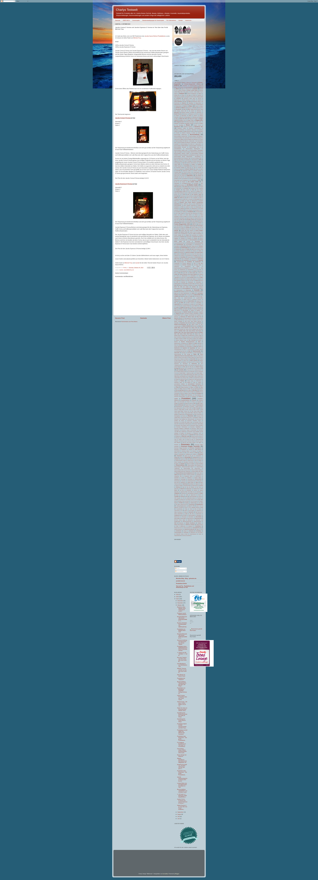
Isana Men (185, 272)
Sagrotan (191, 449)
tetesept (182, 499)
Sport (202, 483)
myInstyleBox (189, 346)
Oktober (179, 605)
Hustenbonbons (190, 269)
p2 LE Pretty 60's (191, 371)
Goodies (177, 253)
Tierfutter (181, 502)
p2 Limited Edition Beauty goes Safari (189, 374)
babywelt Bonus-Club (178, 104)
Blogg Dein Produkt (193, 118)
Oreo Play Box (190, 366)
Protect (188, 401)
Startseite (117, 20)
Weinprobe (181, 523)
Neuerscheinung (177, 354)
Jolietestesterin (185, 275)
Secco (200, 457)
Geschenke (197, 241)
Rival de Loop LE (179, 437)
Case (183, 162)
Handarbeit (193, 258)
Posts (178, 568)
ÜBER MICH (126, 20)
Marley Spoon (191, 316)
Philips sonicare (183, 388)
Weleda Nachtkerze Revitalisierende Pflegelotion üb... (182, 760)
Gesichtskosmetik (199, 243)
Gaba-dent (193, 228)
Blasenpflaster (188, 117)
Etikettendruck (194, 208)
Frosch (177, 227)
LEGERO (176, 296)
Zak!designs (186, 532)
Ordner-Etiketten (177, 366)
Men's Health (198, 335)
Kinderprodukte (177, 283)
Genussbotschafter (184, 239)
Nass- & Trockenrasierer (189, 349)
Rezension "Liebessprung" (185, 423)
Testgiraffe (176, 499)
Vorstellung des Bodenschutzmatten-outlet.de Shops (182, 715)
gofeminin (182, 252)
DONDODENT (179, 188)
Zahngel (185, 530)
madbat (177, 307)
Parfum (182, 380)
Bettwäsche (191, 114)
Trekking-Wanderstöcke (181, 505)
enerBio (187, 206)
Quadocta (181, 403)
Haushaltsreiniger (180, 261)
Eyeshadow (196, 210)
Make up (176, 308)
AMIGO (199, 93)
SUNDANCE (188, 490)
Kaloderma (182, 278)
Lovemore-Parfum (186, 305)
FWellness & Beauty (185, 228)
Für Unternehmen (171, 20)
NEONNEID (189, 352)
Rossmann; (176, 449)
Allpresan (201, 87)
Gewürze (178, 249)
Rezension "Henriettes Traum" (194, 420)
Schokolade (179, 455)
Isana (179, 272)
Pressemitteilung (198, 394)
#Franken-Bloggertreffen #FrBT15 (192, 84)
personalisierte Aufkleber (179, 384)
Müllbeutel (190, 343)
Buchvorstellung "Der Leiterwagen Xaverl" (184, 137)
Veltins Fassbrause (178, 512)
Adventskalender (188, 87)
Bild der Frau (128, 263)
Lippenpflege (198, 302)
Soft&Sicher (189, 477)
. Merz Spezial (177, 82)
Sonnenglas (183, 479)
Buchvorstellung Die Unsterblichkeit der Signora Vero (190, 155)
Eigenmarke (176, 200)
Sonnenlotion (190, 479)
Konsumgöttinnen (187, 288)
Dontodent (186, 188)
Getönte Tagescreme (192, 246)
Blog (177, 118)
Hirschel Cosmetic (186, 264)
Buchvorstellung (194, 134)
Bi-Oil (197, 114)
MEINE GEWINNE (187, 326)
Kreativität (182, 291)
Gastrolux (182, 236)
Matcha (195, 318)
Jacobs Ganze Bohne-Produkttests (155, 36)
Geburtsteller (188, 236)
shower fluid (199, 473)
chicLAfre (194, 165)
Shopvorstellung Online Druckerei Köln (182, 469)
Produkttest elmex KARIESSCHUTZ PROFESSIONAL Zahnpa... (182, 648)
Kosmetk (176, 291)
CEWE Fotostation (178, 165)
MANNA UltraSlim (188, 312)
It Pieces (199, 272)
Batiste (201, 106)
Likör (185, 301)
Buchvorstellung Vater (196, 158)
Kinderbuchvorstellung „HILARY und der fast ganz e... (182, 766)
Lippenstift (176, 304)
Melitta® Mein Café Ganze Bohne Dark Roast (190, 330)
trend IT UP (191, 505)
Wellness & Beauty (190, 524)
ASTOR (199, 98)
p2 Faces (188, 369)
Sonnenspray (177, 480)
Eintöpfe (183, 200)
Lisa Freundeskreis (185, 304)
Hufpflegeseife (195, 268)
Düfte (188, 194)
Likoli (181, 301)
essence (182, 208)
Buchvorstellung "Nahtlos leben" (181, 150)
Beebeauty (199, 110)
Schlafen (194, 454)
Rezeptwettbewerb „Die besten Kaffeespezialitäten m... (182, 618)
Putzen (193, 401)
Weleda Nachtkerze (190, 523)
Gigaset (183, 249)
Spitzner (197, 483)
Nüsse (189, 362)
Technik (182, 496)
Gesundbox (176, 246)
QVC (195, 403)
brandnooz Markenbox (191, 129)
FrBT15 (199, 224)
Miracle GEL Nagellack (198, 338)
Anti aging (189, 95)
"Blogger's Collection (186, 82)
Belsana (193, 112)
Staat (183, 487)
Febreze (196, 214)
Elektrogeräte (194, 200)
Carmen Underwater (197, 161)
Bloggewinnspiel (180, 121)
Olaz (198, 362)
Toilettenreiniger (194, 502)
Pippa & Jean (187, 393)
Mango (192, 310)
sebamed (195, 457)
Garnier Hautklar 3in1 (179, 235)
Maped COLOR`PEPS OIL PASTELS (193, 315)
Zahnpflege (198, 531)
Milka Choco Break (188, 338)
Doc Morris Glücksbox (194, 186)
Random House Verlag (190, 404)
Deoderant (185, 178)
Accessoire (181, 87)
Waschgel (184, 516)
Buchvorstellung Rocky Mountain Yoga (182, 158)
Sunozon (195, 490)
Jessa (177, 275)
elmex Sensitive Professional (190, 205)
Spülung (178, 487)
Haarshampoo (198, 257)
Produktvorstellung (185, 400)
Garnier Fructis (184, 232)
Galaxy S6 (199, 228)
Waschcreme (177, 516)
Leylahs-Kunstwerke (188, 297)
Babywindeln (187, 104)
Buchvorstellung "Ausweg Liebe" (180, 136)
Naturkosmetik (196, 351)
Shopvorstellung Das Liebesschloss (192, 468)
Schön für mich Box (189, 455)
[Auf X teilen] (151, 267)
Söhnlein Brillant (197, 477)
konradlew (165, 873)
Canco (181, 161)
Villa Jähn (192, 513)
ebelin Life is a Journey (187, 199)
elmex (190, 203)
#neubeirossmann (193, 85)
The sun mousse (193, 501)
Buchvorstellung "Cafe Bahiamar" (196, 136)
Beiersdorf (176, 112)
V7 (181, 510)
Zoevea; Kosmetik (186, 535)
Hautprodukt (198, 261)
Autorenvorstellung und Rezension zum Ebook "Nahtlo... (182, 642)
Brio (192, 131)
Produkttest (186, 398)
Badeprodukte (179, 106)
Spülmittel (201, 485)
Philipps (191, 387)
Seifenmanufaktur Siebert (181, 460)
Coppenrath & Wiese (186, 170)
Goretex (183, 254)
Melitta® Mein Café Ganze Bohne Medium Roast (185, 332)
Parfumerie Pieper (178, 382)
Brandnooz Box (199, 126)
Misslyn (199, 340)
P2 (202, 368)
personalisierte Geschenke (194, 384)
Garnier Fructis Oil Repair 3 (195, 232)
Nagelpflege (192, 348)
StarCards (176, 488)
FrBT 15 (194, 224)
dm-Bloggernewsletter (186, 183)
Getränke (201, 246)
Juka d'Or (183, 277)
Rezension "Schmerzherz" (182, 426)
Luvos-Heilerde (195, 305)
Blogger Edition (191, 120)
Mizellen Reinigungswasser (188, 341)
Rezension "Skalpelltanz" (195, 426)
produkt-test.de (180, 581)
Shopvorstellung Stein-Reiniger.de (194, 465)
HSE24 (198, 266)
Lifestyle (176, 301)
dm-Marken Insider (192, 185)
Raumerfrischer (179, 406)
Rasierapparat (199, 405)
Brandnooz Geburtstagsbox (195, 128)
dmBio (180, 186)
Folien (175, 221)
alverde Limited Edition (192, 90)
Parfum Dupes (190, 380)
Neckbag (183, 352)
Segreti (182, 458)
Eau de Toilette (198, 196)
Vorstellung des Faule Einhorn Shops (181, 720)
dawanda (184, 173)
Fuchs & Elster (195, 227)
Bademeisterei (200, 104)
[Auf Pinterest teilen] (154, 267)
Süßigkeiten (177, 493)
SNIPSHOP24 (198, 476)
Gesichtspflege (189, 244)
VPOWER (185, 515)
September (180, 812)
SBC (185, 452)
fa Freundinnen (177, 211)
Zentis (200, 534)
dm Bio (175, 181)
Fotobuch (183, 222)
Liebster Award (186, 299)
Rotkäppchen (184, 449)
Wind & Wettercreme (181, 526)
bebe (184, 109)
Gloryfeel (189, 250)
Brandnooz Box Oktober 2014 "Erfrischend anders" (181, 609)
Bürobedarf (187, 159)
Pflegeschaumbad (184, 387)
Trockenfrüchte (179, 508)
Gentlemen (189, 238)
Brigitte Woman (187, 131)
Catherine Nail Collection (192, 162)
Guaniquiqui (195, 255)
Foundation (199, 222)
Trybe (191, 508)
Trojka (186, 508)
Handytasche (193, 260)
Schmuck (200, 454)
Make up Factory (184, 308)
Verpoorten (190, 512)
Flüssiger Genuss (191, 219)
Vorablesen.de (177, 515)
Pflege (177, 387)
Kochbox (194, 286)
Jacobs (137, 263)
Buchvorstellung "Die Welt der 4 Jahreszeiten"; (191, 144)
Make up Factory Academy (195, 308)
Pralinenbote (189, 394)
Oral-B (191, 365)
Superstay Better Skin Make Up (187, 491)
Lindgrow (198, 301)
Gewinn (177, 247)
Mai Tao (193, 307)
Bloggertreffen (199, 120)
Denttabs (176, 178)
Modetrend (184, 343)
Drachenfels (195, 192)
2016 (177, 594)
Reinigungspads (189, 414)
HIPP (195, 263)
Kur (191, 291)
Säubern (176, 452)
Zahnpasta (191, 531)
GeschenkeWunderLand (179, 243)
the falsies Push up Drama (183, 501)
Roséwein (176, 444)
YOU (202, 529)
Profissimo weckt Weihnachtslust (181, 614)
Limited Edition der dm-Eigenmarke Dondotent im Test (182, 785)
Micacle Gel (189, 337)
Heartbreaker (177, 263)
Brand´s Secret (197, 125)
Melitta (199, 326)
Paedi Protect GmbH (199, 377)
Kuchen (187, 291)
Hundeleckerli (182, 269)
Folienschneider (181, 221)
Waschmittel (198, 516)
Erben (192, 206)
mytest (195, 346)
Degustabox (190, 175)
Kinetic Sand (198, 283)
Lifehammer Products (196, 299)
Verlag (185, 512)
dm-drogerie (196, 183)
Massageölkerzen (188, 318)
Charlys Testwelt (127, 9)
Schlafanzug (188, 454)
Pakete (177, 379)
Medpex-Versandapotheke (180, 324)
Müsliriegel (181, 344)
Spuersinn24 (194, 485)
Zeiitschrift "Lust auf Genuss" (197, 532)
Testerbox (199, 498)
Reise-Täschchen (197, 414)
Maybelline (176, 322)
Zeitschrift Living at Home (181, 534)
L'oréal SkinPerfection (184, 293)
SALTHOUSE (177, 451)
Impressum (188, 20)
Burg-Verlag (181, 159)
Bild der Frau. (137, 38)
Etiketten (188, 208)
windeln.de (190, 526)
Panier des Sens (183, 379)
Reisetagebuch (177, 415)
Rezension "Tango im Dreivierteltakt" (189, 430)
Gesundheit (183, 246)
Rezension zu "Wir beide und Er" (181, 434)
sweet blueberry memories (192, 493)
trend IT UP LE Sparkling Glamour (192, 507)
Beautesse (189, 107)
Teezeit (200, 496)
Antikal (194, 95)
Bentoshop (199, 112)
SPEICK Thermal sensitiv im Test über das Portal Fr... (181, 670)
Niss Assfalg (187, 354)
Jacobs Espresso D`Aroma (123, 184)
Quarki (186, 403)
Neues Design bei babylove (181, 755)
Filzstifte (195, 216)
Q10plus (176, 403)
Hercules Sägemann (186, 263)
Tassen (199, 494)
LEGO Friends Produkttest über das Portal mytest (182, 697)
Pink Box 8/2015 (190, 391)
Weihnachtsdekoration (187, 521)
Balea (190, 106)
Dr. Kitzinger (197, 191)
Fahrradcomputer (199, 211)
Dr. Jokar (191, 191)
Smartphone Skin (178, 476)
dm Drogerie (182, 181)
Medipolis (199, 323)
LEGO (181, 296)
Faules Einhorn (188, 214)
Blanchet (182, 117)
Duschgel (176, 196)
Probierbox (194, 396)
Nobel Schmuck (193, 360)
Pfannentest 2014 (186, 385)
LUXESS (201, 305)
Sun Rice (182, 490)
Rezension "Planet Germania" (197, 425)
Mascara (176, 318)
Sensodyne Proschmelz (188, 462)
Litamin (192, 304)
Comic (175, 169)
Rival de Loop (185, 436)
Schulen (181, 457)
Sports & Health (179, 485)
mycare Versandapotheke (179, 346)
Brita (196, 131)
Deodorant (191, 178)
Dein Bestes (198, 175)
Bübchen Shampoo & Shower (188, 132)
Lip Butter (181, 302)
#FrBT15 (176, 85)
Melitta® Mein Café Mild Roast (188, 335)
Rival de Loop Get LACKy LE (197, 436)
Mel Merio (195, 326)
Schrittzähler (198, 455)
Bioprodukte (184, 115)
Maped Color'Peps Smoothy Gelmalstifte (189, 313)
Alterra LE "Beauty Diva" (186, 88)
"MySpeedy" (194, 82)
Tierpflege (187, 502)
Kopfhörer (201, 288)
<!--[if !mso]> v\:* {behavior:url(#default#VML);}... (182, 796)
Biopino (177, 115)
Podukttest (199, 393)
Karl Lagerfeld (177, 280)
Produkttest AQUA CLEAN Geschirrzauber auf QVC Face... (182, 726)
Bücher (199, 132)
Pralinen (183, 395)
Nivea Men (192, 359)
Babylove (184, 103)
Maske (181, 318)
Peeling (199, 382)
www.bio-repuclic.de (178, 529)
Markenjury (183, 316)
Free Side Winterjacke (178, 225)
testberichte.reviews (191, 498)
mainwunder (199, 307)
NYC (194, 362)
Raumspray (186, 406)
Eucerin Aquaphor (189, 210)
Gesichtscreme (189, 243)
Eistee (188, 200)
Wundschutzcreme (178, 527)
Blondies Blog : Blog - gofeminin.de (186, 578)
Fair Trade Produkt (180, 213)
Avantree (199, 99)
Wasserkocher (198, 518)
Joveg (199, 275)
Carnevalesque (177, 162)
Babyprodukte (198, 103)
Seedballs (176, 459)
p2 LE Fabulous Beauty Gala (180, 371)
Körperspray (188, 290)
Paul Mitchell (187, 382)
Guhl (200, 255)
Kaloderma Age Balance (191, 278)
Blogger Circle (183, 120)
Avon (185, 101)
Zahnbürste (178, 531)
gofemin (176, 252)
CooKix (201, 169)
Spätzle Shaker (190, 482)
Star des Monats (190, 487)
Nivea (194, 354)
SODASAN (176, 477)
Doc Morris (185, 186)
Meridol (184, 337)
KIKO (177, 282)
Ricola (201, 434)
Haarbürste (176, 257)
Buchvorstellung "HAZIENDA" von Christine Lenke (182, 791)
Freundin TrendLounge (190, 225)
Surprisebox (198, 491)
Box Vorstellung (179, 125)
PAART (191, 377)
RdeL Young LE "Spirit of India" (192, 409)
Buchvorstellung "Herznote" (180, 147)
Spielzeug (185, 484)
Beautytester (178, 109)
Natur (189, 351)
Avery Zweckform (178, 101)
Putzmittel (199, 401)
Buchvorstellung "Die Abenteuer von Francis (194, 139)
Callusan (176, 161)
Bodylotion (176, 123)
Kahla (177, 278)
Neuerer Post (120, 318)
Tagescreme (193, 494)
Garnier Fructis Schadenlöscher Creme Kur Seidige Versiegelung (187, 233)
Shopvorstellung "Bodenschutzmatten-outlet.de (184, 466)
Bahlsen (185, 106)
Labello (193, 293)
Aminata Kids (177, 95)
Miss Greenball (192, 340)
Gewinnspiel (184, 247)
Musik (175, 344)
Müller (195, 343)
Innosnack (176, 271)
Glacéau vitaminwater (180, 250)
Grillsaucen (176, 255)
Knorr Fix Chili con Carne (181, 286)
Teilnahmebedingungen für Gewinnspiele (153, 20)
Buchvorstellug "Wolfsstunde (180, 134)
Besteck (185, 114)
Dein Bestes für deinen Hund (181, 675)
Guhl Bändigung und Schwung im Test (182, 665)
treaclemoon (199, 504)
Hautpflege (189, 261)
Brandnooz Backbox (188, 126)
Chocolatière (200, 165)
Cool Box (178, 170)
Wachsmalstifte (192, 515)
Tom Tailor (201, 502)
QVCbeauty (180, 405)
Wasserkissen (190, 518)
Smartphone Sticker (188, 476)
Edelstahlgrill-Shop (197, 199)
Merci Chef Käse (177, 337)
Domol (201, 186)
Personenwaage (177, 385)
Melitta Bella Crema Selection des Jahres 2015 (185, 327)
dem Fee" (183, 176)
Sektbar (199, 460)
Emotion (199, 205)
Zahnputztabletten (178, 532)
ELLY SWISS (184, 203)
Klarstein (180, 285)
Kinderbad (183, 282)
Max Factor (178, 319)
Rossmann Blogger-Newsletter (180, 447)
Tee (187, 496)
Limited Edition (191, 301)
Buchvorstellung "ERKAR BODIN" (181, 145)
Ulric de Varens (197, 508)
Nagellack (184, 348)
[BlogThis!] (149, 267)
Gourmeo (188, 253)
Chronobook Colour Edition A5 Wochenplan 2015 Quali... (182, 750)
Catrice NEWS (177, 164)
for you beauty (194, 221)
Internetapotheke (183, 271)
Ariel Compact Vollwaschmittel (197, 96)
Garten (187, 235)
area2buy (183, 96)
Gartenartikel (194, 235)
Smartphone (199, 474)
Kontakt (181, 20)
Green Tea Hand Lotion (196, 253)
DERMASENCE (198, 178)
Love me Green (177, 305)
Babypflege (191, 103)
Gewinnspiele (136, 20)
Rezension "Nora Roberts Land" (182, 425)
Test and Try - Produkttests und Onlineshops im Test (185, 586)
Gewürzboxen (200, 247)
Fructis (182, 227)
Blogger (177, 873)
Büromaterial (194, 159)
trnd (202, 507)
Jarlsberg (201, 274)
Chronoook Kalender (180, 167)
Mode (199, 341)
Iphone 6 (195, 271)
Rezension (190, 416)
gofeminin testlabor (190, 252)
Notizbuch (184, 362)
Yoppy (197, 529)
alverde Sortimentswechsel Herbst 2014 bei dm (182, 779)
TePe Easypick (177, 498)
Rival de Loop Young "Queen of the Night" (192, 442)
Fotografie (189, 222)
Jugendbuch (176, 277)
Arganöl (187, 96)
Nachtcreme (177, 348)
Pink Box (194, 390)
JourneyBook (193, 275)
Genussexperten (193, 239)
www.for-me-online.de (189, 529)
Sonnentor (184, 480)
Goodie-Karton (199, 252)
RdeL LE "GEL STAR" (187, 408)
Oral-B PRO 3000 (197, 365)
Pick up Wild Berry (180, 390)
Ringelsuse (178, 436)
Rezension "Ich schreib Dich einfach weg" (183, 422)
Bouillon (201, 123)
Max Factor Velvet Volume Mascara (193, 321)
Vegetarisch (199, 510)
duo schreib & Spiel (196, 194)
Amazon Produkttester (191, 93)
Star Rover (198, 487)
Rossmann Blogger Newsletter (190, 446)
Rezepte (197, 434)
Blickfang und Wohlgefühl (198, 117)
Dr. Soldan (189, 192)
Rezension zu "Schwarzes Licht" (193, 433)
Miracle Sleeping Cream (181, 340)
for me (188, 221)
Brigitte (181, 131)
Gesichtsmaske (179, 244)
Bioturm (195, 115)
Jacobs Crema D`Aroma (122, 118)
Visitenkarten (198, 513)
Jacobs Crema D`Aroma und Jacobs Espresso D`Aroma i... (182, 801)
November (180, 603)
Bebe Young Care (192, 109)
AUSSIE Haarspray (186, 99)
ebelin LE (182, 197)
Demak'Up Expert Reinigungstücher (194, 176)
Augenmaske (177, 99)
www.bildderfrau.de (129, 270)
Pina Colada (188, 390)
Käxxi (192, 280)
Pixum (193, 393)
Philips (196, 387)
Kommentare (179, 571)
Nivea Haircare (192, 357)
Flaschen (183, 217)
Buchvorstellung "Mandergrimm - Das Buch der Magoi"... (182, 683)
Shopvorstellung (180, 465)
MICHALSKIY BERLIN (198, 337)
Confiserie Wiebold (189, 169)
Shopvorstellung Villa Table (197, 471)
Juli (178, 816)
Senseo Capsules (178, 462)
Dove (193, 189)
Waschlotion (190, 516)
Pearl (194, 382)
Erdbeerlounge (198, 206)
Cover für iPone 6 (187, 172)
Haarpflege (183, 257)
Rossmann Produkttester (195, 448)
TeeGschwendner (193, 496)
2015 (177, 596)
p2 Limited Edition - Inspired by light (185, 373)
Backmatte (193, 104)
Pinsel (182, 393)
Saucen (181, 452)
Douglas (178, 189)
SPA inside (199, 480)
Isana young (192, 272)
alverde (195, 88)
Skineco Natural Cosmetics (189, 474)
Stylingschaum (196, 488)
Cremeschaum (196, 172)
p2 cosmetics (180, 370)
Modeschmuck (177, 343)
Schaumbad (181, 454)
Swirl (177, 494)
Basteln (196, 106)
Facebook (190, 211)
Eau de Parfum (190, 196)
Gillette (187, 249)
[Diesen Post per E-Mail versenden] (148, 267)
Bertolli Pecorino (178, 114)
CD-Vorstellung (186, 164)
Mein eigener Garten (193, 324)
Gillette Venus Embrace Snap (197, 249)
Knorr (200, 285)
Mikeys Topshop (179, 338)
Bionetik (201, 114)
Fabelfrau (184, 211)
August (179, 814)
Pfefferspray (194, 385)
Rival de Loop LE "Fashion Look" (191, 437)
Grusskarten (188, 255)
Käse (188, 280)
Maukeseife (200, 318)
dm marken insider (193, 181)
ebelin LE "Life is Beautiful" (191, 197)
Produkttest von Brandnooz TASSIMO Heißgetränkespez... (182, 690)
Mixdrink (176, 341)
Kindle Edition (192, 283)
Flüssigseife (199, 219)
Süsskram (184, 493)
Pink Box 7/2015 (182, 391)
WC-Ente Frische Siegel (179, 519)
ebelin (175, 197)
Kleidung (185, 285)
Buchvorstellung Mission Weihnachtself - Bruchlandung (187, 156)
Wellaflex (199, 523)
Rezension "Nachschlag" (198, 423)
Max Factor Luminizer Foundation (189, 319)
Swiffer (201, 493)
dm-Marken (182, 185)
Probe (188, 396)
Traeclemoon (192, 504)
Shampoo (182, 463)
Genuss (195, 238)
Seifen (190, 459)
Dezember (180, 600)
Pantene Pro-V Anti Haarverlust (195, 379)
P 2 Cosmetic (188, 368)
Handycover (178, 260)
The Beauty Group (189, 499)
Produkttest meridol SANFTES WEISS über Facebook (182, 732)
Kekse (196, 280)
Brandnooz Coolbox (181, 128)
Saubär (199, 451)
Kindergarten (190, 282)
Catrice (200, 162)
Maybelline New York (185, 323)
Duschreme (182, 196)
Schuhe (176, 457)
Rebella (175, 414)
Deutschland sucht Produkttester (181, 180)
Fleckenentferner (198, 217)
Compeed (181, 169)
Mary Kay (199, 316)
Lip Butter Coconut (190, 302)
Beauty (194, 107)
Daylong (189, 173)
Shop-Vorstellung (199, 463)
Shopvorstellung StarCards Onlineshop (182, 471)
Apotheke (199, 95)
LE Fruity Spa (189, 294)
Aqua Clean (176, 96)
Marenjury (176, 316)
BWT (200, 159)
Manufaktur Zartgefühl (198, 312)
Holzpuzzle (176, 266)
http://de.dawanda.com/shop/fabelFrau (182, 268)
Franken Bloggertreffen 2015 (182, 224)
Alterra (177, 88)
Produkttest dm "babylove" (181, 679)
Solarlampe (176, 479)
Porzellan (176, 395)
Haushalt (200, 260)
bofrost (196, 123)
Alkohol (195, 87)
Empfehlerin (176, 206)
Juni (178, 818)
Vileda (186, 513)
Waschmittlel (176, 518)
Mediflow (193, 322)
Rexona (184, 415)
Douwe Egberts (186, 189)
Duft (184, 194)
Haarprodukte (190, 257)
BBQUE (183, 107)
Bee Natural (191, 110)
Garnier (176, 230)
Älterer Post (166, 318)
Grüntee (182, 255)
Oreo (184, 366)
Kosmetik (197, 290)
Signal (180, 474)
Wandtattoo (199, 515)
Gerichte (188, 241)
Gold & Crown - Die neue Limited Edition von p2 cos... (182, 703)
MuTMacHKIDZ (188, 344)
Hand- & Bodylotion (185, 258)
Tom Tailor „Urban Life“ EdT (181, 504)
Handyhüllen (186, 260)
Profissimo (194, 400)
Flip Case (182, 219)
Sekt (196, 460)
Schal (196, 452)
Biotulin (190, 115)
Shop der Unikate (190, 463)
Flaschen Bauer (189, 217)
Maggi (181, 307)
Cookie (196, 169)
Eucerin (182, 210)
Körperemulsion (179, 290)
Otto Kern (182, 368)
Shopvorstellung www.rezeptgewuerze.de (185, 473)
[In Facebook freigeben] (152, 267)
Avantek (193, 99)
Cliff (194, 167)
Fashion (181, 214)
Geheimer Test (196, 236)
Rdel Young (196, 408)
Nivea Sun (186, 360)
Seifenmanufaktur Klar (198, 458)
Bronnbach (201, 131)
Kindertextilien (185, 283)
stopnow (182, 488)
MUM (200, 343)
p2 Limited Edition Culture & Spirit (193, 376)
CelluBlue (193, 164)
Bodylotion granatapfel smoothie (186, 123)
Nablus (200, 346)
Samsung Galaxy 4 (186, 451)
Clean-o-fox (189, 167)
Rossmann (185, 444)
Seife (186, 459)
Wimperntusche (200, 524)
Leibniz (186, 296)
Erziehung (176, 208)
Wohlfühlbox (198, 526)
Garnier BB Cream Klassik (187, 230)
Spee (197, 482)
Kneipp (195, 285)
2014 (177, 598)
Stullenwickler (189, 488)
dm (199, 180)
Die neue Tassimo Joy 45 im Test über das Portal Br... (182, 659)
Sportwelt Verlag (187, 485)
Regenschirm (181, 414)
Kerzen (201, 280)
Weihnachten (190, 519)
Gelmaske (183, 238)
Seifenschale (190, 460)
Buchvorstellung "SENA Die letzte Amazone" (192, 151)
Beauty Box (200, 107)
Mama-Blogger (185, 310)
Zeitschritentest (193, 534)
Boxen (188, 125)
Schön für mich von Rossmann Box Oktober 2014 (182, 709)
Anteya (183, 95)
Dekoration (176, 176)
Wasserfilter (183, 518)
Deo (180, 178)
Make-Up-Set (177, 310)
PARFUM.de (198, 380)
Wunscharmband (187, 527)
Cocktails (199, 167)
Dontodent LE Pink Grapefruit (197, 188)
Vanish (185, 510)
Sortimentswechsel (191, 480)
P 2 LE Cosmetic (196, 368)
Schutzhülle (188, 457)
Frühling (187, 227)
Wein (175, 523)
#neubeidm (185, 85)
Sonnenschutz (198, 479)
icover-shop (198, 269)
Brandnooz (177, 126)
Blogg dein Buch (183, 118)
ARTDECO (178, 98)
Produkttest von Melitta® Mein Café (181, 630)
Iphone (190, 271)
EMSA (182, 206)
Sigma (175, 474)
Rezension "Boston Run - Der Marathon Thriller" (191, 417)
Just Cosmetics (190, 277)
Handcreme (200, 258)
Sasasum (194, 451)
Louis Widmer (198, 304)
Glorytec (194, 250)
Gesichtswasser (197, 244)
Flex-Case (176, 219)
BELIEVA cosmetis (185, 112)
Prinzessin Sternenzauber (179, 396)
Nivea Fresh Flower (183, 357)
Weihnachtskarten (197, 521)
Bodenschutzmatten (190, 121)
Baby (190, 101)
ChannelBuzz (187, 166)
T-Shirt (187, 494)
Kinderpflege (198, 282)
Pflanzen (201, 385)
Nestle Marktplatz (197, 352)
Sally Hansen (198, 449)
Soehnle (183, 477)
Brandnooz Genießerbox (179, 129)
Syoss (182, 494)
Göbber (199, 250)
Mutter (194, 344)
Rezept (191, 434)
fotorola (193, 222)
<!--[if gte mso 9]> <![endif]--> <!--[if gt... (182, 654)
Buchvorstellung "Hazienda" (195, 145)
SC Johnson (190, 452)
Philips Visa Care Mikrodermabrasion (195, 388)
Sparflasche (183, 482)
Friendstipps (200, 225)
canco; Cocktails (187, 161)
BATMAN (178, 107)
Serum (196, 462)
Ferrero (190, 216)
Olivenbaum (185, 363)
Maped (177, 313)
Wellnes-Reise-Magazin (179, 524)
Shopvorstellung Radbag (196, 469)
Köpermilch (195, 288)
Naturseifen (177, 352)
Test (184, 498)
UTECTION (176, 510)
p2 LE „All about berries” (196, 369)
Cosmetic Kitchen (178, 172)
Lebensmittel (197, 294)
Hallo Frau (176, 258)
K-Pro (197, 277)
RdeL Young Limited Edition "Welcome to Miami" (191, 412)
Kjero (175, 285)
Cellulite (199, 164)
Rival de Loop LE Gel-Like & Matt (187, 440)
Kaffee (201, 277)
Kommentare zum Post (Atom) (129, 321)
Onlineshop (194, 363)
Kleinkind (191, 285)
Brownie (177, 132)
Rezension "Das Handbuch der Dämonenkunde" (184, 419)
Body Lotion (198, 121)
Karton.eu (184, 280)
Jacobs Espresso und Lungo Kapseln (188, 274)
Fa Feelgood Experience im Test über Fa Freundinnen (181, 744)
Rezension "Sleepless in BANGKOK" (182, 428)
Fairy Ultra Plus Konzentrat (191, 213)
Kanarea (199, 278)
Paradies (176, 380)
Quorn (190, 403)
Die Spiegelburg (193, 180)
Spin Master (191, 483)
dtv (180, 194)
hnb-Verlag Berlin (197, 264)
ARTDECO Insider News (189, 98)
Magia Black (187, 307)
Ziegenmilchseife (177, 535)
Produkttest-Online (181, 583)
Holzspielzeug (187, 266)
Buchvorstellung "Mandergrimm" (193, 148)
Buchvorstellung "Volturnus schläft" (181, 153)
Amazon (181, 93)
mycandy (199, 344)
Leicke (191, 296)
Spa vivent (176, 482)
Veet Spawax (192, 510)
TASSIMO (176, 496)
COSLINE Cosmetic (197, 170)
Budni (175, 159)
